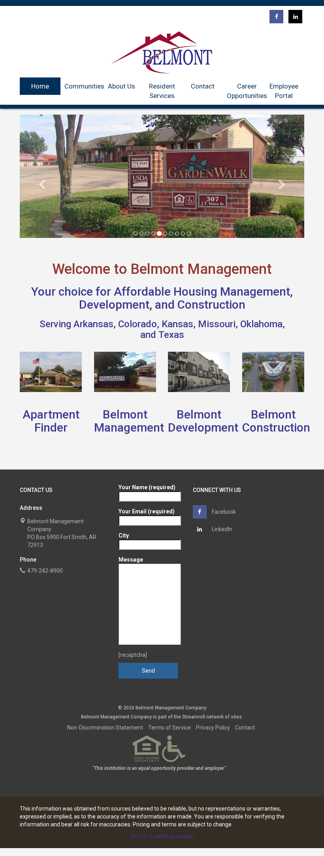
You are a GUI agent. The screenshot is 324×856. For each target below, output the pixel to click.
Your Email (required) (147, 511)
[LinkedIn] (295, 16)
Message (131, 559)
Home (40, 86)
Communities (84, 86)
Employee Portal (283, 91)
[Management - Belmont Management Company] (125, 372)
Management (255, 291)
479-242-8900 (45, 571)
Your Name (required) (147, 487)
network (215, 717)
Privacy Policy (213, 727)
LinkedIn (221, 529)
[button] (41, 182)
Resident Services (162, 91)
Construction (211, 304)
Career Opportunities (247, 91)
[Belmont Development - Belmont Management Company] (199, 372)
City (124, 535)
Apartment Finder (51, 420)
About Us (121, 86)
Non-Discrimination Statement (105, 727)
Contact (203, 86)
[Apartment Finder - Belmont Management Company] (51, 372)
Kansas (177, 324)
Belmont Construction (276, 420)
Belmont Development (203, 420)
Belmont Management (129, 420)
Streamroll (193, 717)
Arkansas (93, 324)
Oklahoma (261, 324)
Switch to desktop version (162, 836)
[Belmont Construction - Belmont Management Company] (273, 372)
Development (114, 304)
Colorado (137, 324)
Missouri (216, 324)
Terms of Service (169, 727)
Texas (171, 334)
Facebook (223, 512)
